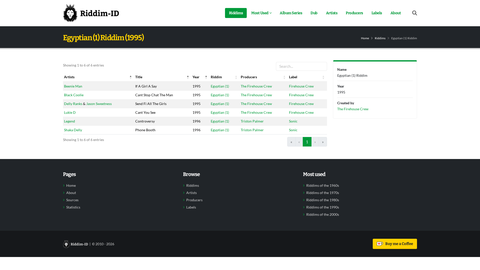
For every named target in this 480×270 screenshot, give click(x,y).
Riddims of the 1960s (322, 186)
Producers (354, 13)
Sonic (293, 121)
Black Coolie (74, 95)
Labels (377, 13)
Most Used (259, 13)
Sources (72, 200)
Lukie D (70, 112)
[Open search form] (414, 13)
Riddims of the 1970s (322, 193)
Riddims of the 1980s (322, 200)
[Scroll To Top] (471, 264)
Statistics (73, 207)
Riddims (236, 13)
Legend (69, 121)
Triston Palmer (252, 121)
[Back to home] (91, 13)
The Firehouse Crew (256, 86)
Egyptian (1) (220, 86)
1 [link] (307, 142)
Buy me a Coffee (398, 244)
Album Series (291, 13)
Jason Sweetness (99, 104)
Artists (332, 13)
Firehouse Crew (301, 86)
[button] (130, 77)
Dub (314, 13)
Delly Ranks (73, 104)
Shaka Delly (73, 130)
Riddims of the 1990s (322, 207)
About (395, 13)
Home (365, 38)
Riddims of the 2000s (322, 214)
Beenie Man (73, 86)
